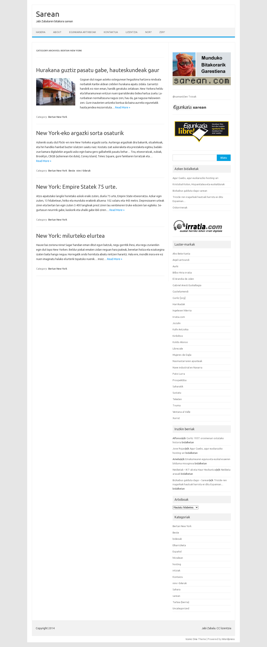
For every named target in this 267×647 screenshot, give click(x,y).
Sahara (176, 589)
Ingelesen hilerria (182, 310)
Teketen (177, 399)
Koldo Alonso (180, 342)
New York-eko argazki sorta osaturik (80, 133)
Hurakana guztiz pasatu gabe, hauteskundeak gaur (97, 70)
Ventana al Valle (181, 411)
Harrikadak (179, 304)
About (57, 32)
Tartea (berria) (181, 602)
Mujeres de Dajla (182, 354)
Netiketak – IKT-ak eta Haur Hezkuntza (194, 469)
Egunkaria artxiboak (82, 32)
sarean (176, 595)
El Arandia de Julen (183, 278)
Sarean (47, 14)
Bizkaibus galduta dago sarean (190, 190)
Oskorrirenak (180, 207)
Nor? (148, 32)
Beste (72, 170)
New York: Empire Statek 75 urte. (76, 187)
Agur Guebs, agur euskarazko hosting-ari (195, 178)
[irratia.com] (202, 233)
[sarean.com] (202, 86)
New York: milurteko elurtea (70, 236)
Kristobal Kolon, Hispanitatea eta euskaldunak (199, 184)
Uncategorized (181, 608)
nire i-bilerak (83, 170)
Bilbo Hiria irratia (182, 272)
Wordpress (228, 639)
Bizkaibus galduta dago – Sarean (191, 480)
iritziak (176, 570)
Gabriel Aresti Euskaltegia (187, 285)
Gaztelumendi (180, 291)
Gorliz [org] (179, 298)
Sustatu (177, 392)
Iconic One (191, 639)
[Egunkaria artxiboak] (190, 111)
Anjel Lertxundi (181, 259)
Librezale (178, 348)
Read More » (122, 107)
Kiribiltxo (178, 335)
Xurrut (176, 418)
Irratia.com (179, 316)
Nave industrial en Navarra (187, 367)
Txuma (177, 405)
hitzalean (178, 557)
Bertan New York (57, 116)
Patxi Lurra (179, 373)
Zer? (162, 32)
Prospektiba (179, 380)
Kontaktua (111, 32)
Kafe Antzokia (180, 329)
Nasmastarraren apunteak (187, 361)
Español (177, 551)
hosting (177, 564)
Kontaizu (178, 577)
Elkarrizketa (179, 545)
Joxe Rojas (179, 448)
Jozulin (177, 323)
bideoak (177, 538)
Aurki (175, 266)
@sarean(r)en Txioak (184, 96)
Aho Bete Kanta (181, 253)
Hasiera (40, 32)
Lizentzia (131, 32)
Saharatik (178, 386)
